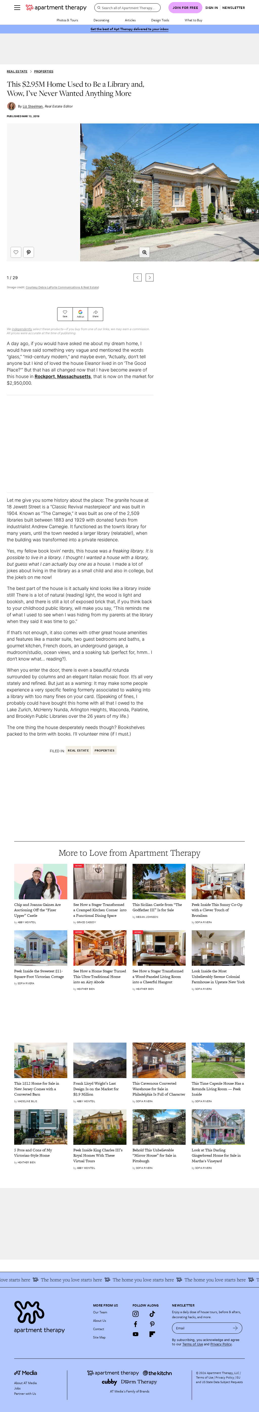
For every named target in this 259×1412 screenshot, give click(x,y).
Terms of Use (192, 1344)
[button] (80, 212)
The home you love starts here (60, 1280)
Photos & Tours (67, 20)
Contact (98, 1328)
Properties (43, 71)
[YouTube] (136, 1334)
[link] (40, 910)
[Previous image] (137, 277)
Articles (130, 20)
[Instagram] (136, 1314)
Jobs (17, 1388)
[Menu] (17, 8)
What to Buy (193, 20)
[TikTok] (152, 1314)
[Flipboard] (152, 1334)
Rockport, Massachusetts (63, 376)
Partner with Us (25, 1393)
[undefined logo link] (56, 8)
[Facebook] (136, 1324)
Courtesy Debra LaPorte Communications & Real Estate (62, 287)
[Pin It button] (29, 252)
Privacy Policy (221, 1344)
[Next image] (150, 277)
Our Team (100, 1312)
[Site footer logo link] (50, 1315)
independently (22, 329)
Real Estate (17, 71)
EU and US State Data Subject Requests (219, 1379)
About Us (99, 1320)
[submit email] (235, 1328)
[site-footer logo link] (25, 1373)
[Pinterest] (152, 1324)
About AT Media (25, 1382)
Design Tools (160, 20)
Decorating (101, 20)
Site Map (99, 1337)
